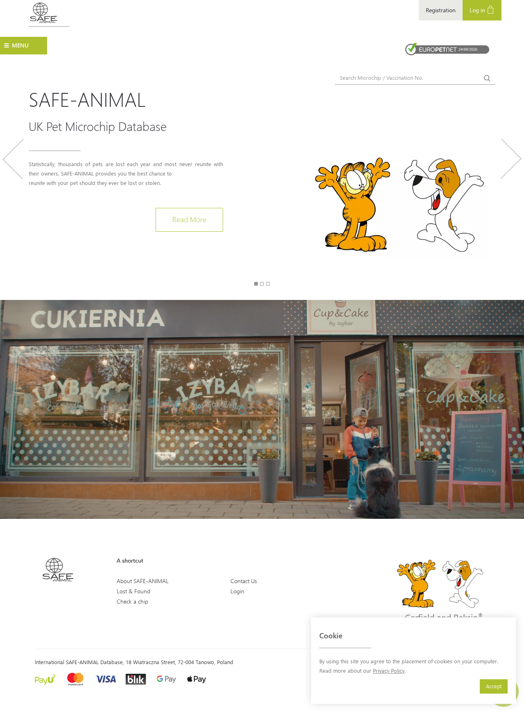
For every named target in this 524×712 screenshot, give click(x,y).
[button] (13, 199)
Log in (478, 10)
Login (237, 591)
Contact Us (243, 581)
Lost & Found (133, 591)
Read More (189, 219)
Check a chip (132, 601)
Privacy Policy (388, 670)
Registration (441, 10)
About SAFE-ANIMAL (143, 581)
